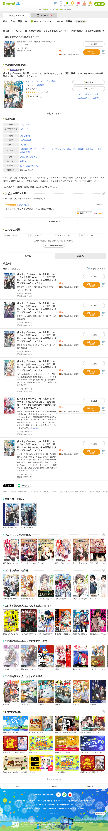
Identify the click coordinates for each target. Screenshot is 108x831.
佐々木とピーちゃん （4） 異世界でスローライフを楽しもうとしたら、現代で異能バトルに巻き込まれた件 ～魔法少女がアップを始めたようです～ (36, 366)
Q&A (38, 800)
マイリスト (89, 88)
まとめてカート (96, 268)
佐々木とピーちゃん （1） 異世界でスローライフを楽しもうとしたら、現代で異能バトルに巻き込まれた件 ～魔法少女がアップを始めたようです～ (36, 279)
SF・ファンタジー (38, 149)
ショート (45, 15)
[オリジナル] (36, 21)
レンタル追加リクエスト (88, 94)
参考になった (86, 213)
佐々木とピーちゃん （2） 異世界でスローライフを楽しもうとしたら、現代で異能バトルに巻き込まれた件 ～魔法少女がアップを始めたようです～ (36, 308)
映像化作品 (25, 152)
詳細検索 (90, 786)
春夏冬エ (58, 704)
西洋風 (81, 149)
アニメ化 (24, 156)
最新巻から (15, 269)
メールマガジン (86, 800)
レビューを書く (35, 96)
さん (24, 204)
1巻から (6, 269)
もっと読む (35, 427)
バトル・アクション (56, 149)
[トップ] (9, 3)
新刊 (17, 786)
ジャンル (80, 21)
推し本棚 (89, 82)
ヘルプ (32, 800)
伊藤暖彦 (93, 704)
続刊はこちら (53, 113)
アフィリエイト (40, 804)
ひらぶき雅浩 (25, 704)
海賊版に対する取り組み (67, 808)
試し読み (94, 44)
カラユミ (76, 704)
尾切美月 (6, 704)
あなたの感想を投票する (53, 245)
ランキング (54, 786)
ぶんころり (31, 81)
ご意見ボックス (72, 800)
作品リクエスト (59, 800)
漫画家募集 (52, 808)
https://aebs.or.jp (26, 826)
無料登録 (100, 4)
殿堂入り (33, 156)
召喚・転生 (72, 149)
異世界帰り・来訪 (94, 149)
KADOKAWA (25, 140)
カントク (41, 81)
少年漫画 (40, 85)
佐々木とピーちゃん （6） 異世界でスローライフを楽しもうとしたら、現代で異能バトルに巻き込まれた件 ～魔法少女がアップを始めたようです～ (36, 446)
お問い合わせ (47, 800)
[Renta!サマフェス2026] (17, 3)
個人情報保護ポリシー (65, 804)
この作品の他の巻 (15, 64)
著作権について (40, 808)
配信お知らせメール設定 (88, 98)
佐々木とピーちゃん (29, 165)
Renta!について (22, 800)
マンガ (23, 144)
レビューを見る (53, 221)
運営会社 (81, 808)
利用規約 (51, 804)
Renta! (5, 491)
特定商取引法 (28, 808)
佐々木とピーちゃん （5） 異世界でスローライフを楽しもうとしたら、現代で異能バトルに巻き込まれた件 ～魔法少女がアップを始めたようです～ (36, 403)
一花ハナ (41, 704)
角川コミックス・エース (31, 161)
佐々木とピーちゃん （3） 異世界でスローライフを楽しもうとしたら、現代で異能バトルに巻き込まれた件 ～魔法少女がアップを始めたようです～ (36, 337)
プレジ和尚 (51, 81)
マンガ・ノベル (16, 15)
